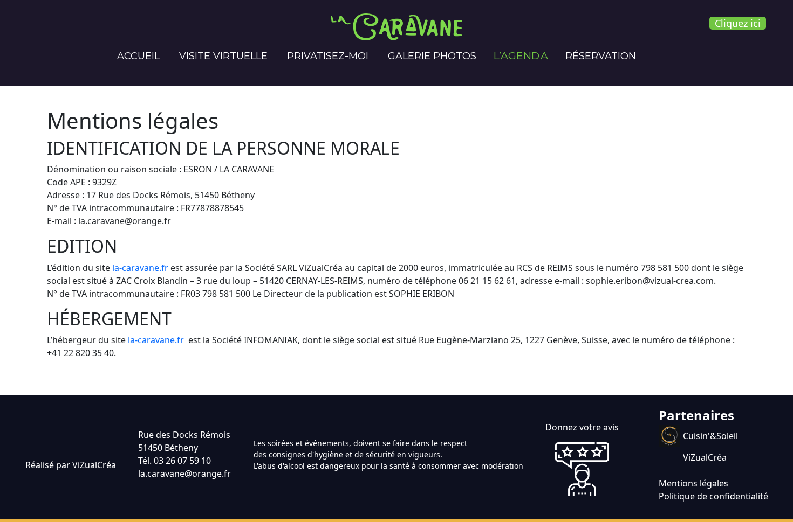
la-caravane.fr (140, 268)
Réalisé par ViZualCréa (70, 465)
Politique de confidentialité (713, 496)
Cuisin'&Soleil (710, 436)
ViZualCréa (705, 457)
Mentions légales (693, 483)
